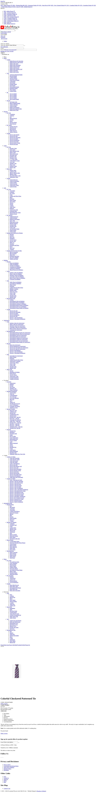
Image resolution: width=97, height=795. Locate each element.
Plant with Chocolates (15, 590)
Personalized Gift (11, 331)
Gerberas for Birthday (15, 268)
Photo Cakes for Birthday (16, 274)
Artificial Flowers (14, 216)
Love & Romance (14, 582)
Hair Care (12, 237)
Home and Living (14, 222)
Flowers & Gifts (13, 316)
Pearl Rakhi (12, 85)
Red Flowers (13, 129)
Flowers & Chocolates (15, 137)
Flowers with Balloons (15, 350)
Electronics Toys (14, 624)
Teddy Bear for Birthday (15, 282)
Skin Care (12, 248)
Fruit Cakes (12, 149)
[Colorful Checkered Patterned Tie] (17, 695)
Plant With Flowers (14, 585)
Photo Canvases (13, 552)
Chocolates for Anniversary (16, 355)
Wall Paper (12, 557)
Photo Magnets (13, 547)
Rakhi (5, 58)
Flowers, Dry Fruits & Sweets (17, 497)
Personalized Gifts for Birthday (17, 301)
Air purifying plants (14, 562)
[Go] (24, 45)
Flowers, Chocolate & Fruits (16, 492)
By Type (9, 113)
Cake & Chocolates (14, 181)
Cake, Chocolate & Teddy (16, 480)
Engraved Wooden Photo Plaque (17, 542)
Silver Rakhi (13, 89)
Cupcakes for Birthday (15, 279)
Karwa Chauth (13, 440)
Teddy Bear (12, 207)
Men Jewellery (13, 253)
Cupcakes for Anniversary (16, 330)
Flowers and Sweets (14, 473)
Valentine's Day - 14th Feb (16, 426)
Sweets (11, 204)
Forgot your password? (10, 49)
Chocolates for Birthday (15, 283)
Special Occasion (11, 409)
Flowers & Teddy (14, 139)
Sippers (11, 203)
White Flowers (13, 130)
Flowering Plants (14, 568)
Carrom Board (13, 612)
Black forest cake (14, 154)
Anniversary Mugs (14, 362)
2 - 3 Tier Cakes (13, 159)
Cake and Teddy (14, 462)
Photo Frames (13, 357)
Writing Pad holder (14, 635)
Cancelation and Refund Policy (11, 766)
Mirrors (11, 514)
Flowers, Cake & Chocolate (16, 481)
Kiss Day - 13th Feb (14, 425)
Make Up (12, 242)
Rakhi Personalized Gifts (16, 108)
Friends (11, 386)
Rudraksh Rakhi (14, 88)
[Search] (15, 30)
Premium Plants (13, 572)
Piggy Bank (12, 537)
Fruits (11, 194)
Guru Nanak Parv (14, 437)
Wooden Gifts (13, 226)
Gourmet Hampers (14, 377)
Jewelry (11, 370)
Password (3, 49)
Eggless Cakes (13, 166)
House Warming (14, 390)
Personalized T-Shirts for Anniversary (19, 339)
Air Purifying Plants (14, 229)
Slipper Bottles (13, 601)
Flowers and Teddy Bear (16, 474)
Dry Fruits (12, 193)
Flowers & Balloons (14, 140)
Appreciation (13, 392)
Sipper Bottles (13, 518)
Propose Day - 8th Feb (15, 417)
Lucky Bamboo (13, 563)
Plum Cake (12, 164)
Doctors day (13, 413)
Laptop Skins (13, 527)
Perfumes (12, 199)
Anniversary (7, 320)
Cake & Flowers (14, 179)
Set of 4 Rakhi (13, 96)
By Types (9, 560)
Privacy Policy (7, 764)
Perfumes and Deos (14, 245)
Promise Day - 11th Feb (15, 422)
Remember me (5, 54)
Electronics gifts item (15, 538)
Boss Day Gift (13, 410)
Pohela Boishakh (14, 451)
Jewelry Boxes (13, 375)
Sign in (2, 46)
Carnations (12, 114)
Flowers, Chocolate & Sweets (17, 493)
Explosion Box (13, 211)
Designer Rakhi (13, 78)
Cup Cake (12, 162)
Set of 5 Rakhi (13, 98)
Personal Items (10, 504)
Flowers (6, 111)
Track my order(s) (5, 45)
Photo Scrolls (13, 555)
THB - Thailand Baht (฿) (18, 5)
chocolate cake (13, 155)
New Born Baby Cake (15, 175)
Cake (8, 321)
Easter (11, 435)
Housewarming (13, 581)
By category (10, 215)
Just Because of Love (15, 403)
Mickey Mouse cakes (15, 173)
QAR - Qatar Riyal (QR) (44, 5)
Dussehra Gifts (13, 433)
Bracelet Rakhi (13, 76)
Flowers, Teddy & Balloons (16, 502)
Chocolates (12, 190)
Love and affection (14, 398)
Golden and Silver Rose (15, 196)
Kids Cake (9, 169)
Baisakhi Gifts (13, 452)
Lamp (11, 526)
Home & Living (13, 291)
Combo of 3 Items (11, 478)
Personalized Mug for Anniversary (18, 336)
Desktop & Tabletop (11, 522)
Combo (8, 59)
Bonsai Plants (13, 564)
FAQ (5, 776)
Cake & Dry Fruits (14, 185)
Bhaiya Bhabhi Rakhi (15, 103)
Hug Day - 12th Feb (14, 424)
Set (7, 92)
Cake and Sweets (14, 461)
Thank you (12, 402)
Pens (11, 533)
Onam (11, 444)
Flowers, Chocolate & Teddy (17, 495)
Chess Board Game (14, 613)
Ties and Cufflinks (14, 257)
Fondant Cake (13, 156)
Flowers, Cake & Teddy (15, 486)
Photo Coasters (13, 534)
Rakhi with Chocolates (15, 65)
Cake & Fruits (13, 186)
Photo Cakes (13, 152)
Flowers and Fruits (14, 471)
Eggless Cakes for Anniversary (17, 323)
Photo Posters (13, 553)
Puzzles (11, 517)
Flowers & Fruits (14, 144)
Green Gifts (12, 227)
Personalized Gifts (11, 630)
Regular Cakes (13, 148)
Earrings (12, 235)
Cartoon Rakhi (13, 77)
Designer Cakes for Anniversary (17, 325)
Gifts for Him (13, 230)
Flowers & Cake (14, 136)
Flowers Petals (13, 122)
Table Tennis (13, 618)
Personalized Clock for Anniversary (18, 335)
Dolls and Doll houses (15, 622)
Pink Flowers (13, 128)
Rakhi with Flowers (14, 68)
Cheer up (12, 394)
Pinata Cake (12, 167)
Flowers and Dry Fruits (15, 470)
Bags (11, 594)
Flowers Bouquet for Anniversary (18, 346)
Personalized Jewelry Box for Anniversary (20, 334)
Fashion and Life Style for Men (14, 250)
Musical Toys (13, 626)
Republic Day (13, 447)
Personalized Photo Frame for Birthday (19, 305)
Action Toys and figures (15, 620)
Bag (11, 506)
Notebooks (12, 532)
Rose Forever (13, 123)
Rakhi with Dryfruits (15, 66)
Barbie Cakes (13, 170)
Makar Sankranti (14, 443)
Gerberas (12, 115)
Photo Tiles (12, 548)
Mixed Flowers (13, 118)
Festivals (9, 429)
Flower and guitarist (14, 134)
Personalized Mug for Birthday (17, 302)
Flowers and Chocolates (15, 469)
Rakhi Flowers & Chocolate (16, 61)
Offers (5, 780)
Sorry (11, 401)
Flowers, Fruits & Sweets (16, 500)
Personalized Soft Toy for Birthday (18, 306)
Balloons (12, 208)
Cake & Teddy (13, 182)
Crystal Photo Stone (14, 541)
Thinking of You (14, 407)
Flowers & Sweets (14, 141)
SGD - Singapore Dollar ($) (31, 5)
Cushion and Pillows (15, 511)
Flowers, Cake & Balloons (16, 317)
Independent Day (14, 439)
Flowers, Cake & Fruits (15, 484)
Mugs (11, 197)
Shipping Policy (7, 768)
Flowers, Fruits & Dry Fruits (16, 499)
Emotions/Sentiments (12, 391)
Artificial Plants (13, 218)
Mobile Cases (13, 529)
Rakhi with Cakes (14, 63)
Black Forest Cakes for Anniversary (18, 328)
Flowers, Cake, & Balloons (16, 488)
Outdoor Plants (13, 567)
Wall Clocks (13, 556)
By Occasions (10, 575)
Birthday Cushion (14, 289)
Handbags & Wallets (15, 372)
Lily (11, 117)
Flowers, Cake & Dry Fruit (16, 482)
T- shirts (12, 602)
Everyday (9, 381)
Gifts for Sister (13, 106)
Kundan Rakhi (13, 84)
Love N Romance (14, 405)
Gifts (5, 188)
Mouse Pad (12, 530)
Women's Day (13, 416)
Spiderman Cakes (14, 177)
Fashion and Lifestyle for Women (15, 233)
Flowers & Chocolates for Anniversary (19, 347)
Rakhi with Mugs (14, 70)
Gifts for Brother (14, 104)
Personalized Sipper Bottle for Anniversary (20, 342)
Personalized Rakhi (14, 87)
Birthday (6, 260)
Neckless (12, 244)
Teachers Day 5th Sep (15, 428)
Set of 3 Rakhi (13, 95)
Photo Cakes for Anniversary (17, 324)
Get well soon (13, 396)
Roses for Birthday (14, 263)
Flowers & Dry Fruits (15, 143)
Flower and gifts (14, 465)
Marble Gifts (13, 297)
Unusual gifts (13, 224)
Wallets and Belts (14, 259)
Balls (11, 609)
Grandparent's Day (14, 414)
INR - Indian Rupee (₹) (6, 5)
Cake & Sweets (13, 184)
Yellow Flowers (13, 132)
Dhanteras (12, 432)
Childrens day (13, 411)
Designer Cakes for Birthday (16, 275)
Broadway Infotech (41, 791)
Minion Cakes (13, 174)
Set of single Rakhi (14, 99)
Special (8, 100)
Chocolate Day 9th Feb (15, 420)
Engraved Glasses (14, 512)
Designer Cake (13, 158)
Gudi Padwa (13, 450)
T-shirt (11, 638)
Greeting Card (13, 525)
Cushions (12, 192)
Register (6, 46)
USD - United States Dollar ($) (11, 21)
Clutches (12, 249)
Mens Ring (12, 254)
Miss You (12, 399)
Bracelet (12, 234)
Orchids (11, 119)
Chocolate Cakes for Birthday (17, 276)
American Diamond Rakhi (16, 74)
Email (2, 48)
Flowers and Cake (14, 467)
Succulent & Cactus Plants (16, 570)
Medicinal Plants (14, 574)
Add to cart (3, 711)
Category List (7, 788)
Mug (11, 515)
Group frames (13, 544)
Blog (5, 782)
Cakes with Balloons (15, 463)
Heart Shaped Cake (14, 151)
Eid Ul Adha (13, 436)
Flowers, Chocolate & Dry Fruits (17, 491)
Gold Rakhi (12, 81)
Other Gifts (9, 369)
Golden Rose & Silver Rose (16, 287)
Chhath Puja (13, 431)
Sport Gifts (9, 607)
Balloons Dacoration (15, 219)
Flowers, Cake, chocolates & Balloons (19, 489)
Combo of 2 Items (11, 456)
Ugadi (11, 448)
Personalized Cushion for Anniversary (19, 338)
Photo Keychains (14, 536)
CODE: (2, 702)
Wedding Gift (13, 388)
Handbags (12, 238)
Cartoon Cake (13, 171)
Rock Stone (12, 549)
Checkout (3, 37)
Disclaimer (6, 770)
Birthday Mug (13, 290)
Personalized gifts (11, 298)
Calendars (12, 523)
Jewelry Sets (13, 241)
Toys (8, 619)
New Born (12, 387)
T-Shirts (11, 205)
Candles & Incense (14, 379)
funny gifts (12, 220)
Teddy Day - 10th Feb (15, 421)
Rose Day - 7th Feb (14, 418)
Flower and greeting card (16, 466)
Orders (5, 41)
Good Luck (12, 579)
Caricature (12, 508)
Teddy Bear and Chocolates (16, 477)
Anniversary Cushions (15, 361)
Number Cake (13, 163)
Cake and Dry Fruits (14, 459)
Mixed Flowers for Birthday (16, 270)
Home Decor (13, 373)
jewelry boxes (13, 239)
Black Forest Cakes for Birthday (17, 278)
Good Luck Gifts (14, 209)
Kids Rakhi (12, 83)
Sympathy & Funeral (15, 406)
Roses (11, 121)
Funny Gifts (12, 293)
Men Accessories (14, 252)
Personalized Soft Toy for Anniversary (19, 340)
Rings (11, 246)
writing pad (12, 605)
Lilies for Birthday (14, 264)
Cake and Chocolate (14, 458)
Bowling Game (13, 611)
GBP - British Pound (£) (26, 6)
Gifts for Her (13, 231)
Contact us (6, 778)
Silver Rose (12, 201)
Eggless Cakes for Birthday (16, 272)
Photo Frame (13, 200)
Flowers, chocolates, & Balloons (17, 496)
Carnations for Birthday (15, 267)
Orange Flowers (13, 126)
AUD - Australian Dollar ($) (86, 5)
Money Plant (13, 571)
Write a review (4, 703)
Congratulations (13, 395)
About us (6, 779)
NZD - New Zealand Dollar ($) (58, 5)
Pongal (11, 446)
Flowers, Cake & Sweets (16, 485)
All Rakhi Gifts (13, 102)
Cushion (12, 596)
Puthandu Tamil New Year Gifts (17, 454)
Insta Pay (3, 1)
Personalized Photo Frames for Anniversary (20, 332)
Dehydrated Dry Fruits (15, 212)
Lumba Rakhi (13, 91)
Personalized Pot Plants (15, 587)
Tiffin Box (12, 604)
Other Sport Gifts (14, 616)
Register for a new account (7, 51)
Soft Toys (12, 519)
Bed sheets (12, 507)
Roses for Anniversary (15, 345)
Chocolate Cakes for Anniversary (18, 327)
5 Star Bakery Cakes (15, 160)
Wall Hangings (10, 551)
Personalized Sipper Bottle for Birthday (19, 308)
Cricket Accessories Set (15, 615)
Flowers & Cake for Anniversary (17, 349)
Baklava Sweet (13, 214)
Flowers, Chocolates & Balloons (17, 319)
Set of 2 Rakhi (13, 93)
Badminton (12, 608)
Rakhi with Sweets (14, 72)
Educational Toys (14, 623)
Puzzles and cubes (14, 627)
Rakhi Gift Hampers (14, 107)
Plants (5, 559)
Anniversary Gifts (14, 376)
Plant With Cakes (14, 586)
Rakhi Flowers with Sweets (16, 62)
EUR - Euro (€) (16, 6)
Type (8, 73)
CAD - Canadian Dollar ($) (72, 5)
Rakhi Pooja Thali (14, 110)
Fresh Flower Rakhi (14, 80)
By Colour (9, 125)
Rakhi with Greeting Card (16, 69)
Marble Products (14, 223)
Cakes (5, 145)
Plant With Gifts (13, 589)
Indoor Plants (13, 566)
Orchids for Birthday (15, 265)
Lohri (11, 441)
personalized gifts (8, 503)
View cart (3, 36)
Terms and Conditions (9, 767)
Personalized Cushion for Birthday (18, 304)
